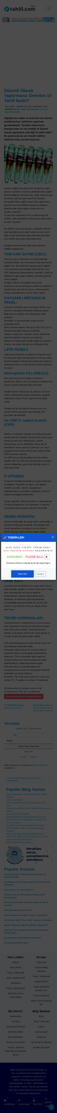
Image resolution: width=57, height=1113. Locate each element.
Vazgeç (40, 574)
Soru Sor (22, 574)
